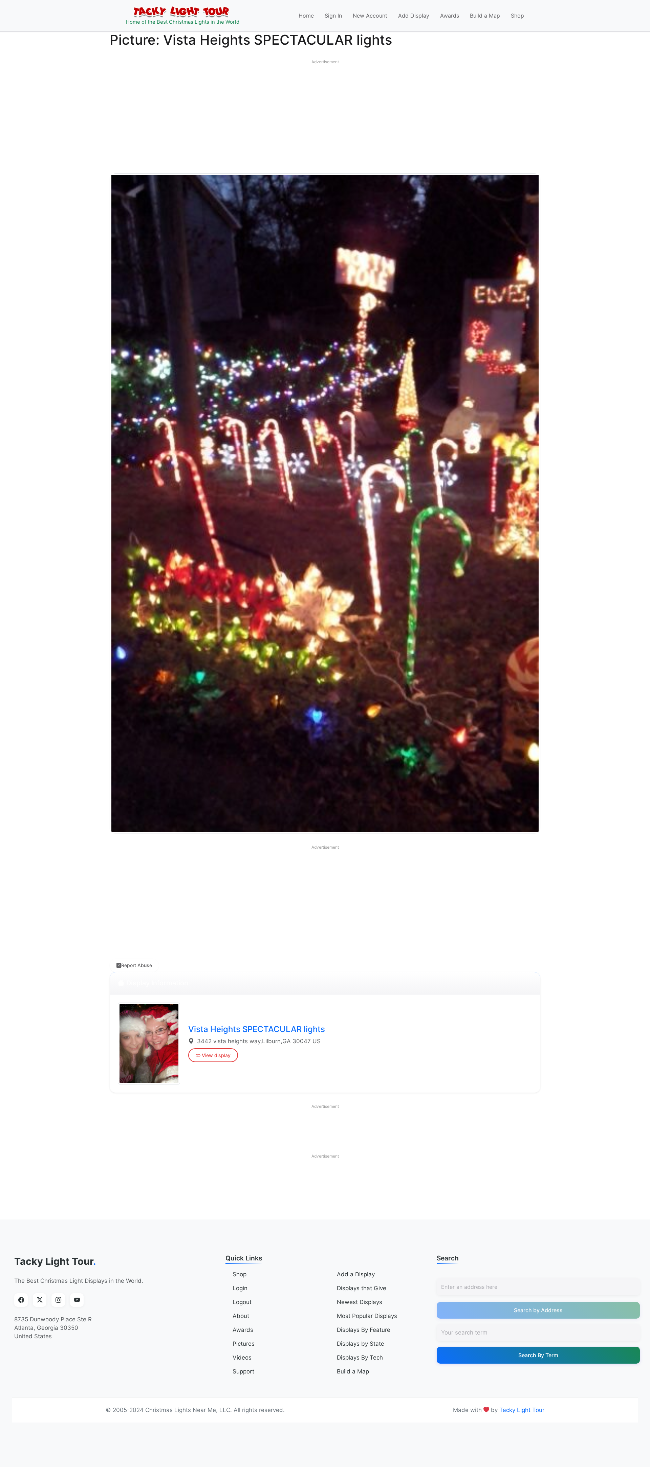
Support (243, 1371)
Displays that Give (361, 1288)
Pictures (244, 1343)
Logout (242, 1302)
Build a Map (485, 15)
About (241, 1316)
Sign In (333, 15)
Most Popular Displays (367, 1316)
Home (306, 15)
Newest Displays (359, 1302)
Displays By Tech (360, 1357)
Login (240, 1288)
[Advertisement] (325, 115)
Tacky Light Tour (55, 1261)
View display (216, 1055)
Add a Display (356, 1274)
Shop (517, 15)
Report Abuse (136, 965)
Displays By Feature (363, 1329)
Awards (449, 15)
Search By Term (538, 1355)
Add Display (413, 15)
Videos (242, 1357)
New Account (370, 15)
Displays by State (360, 1343)
